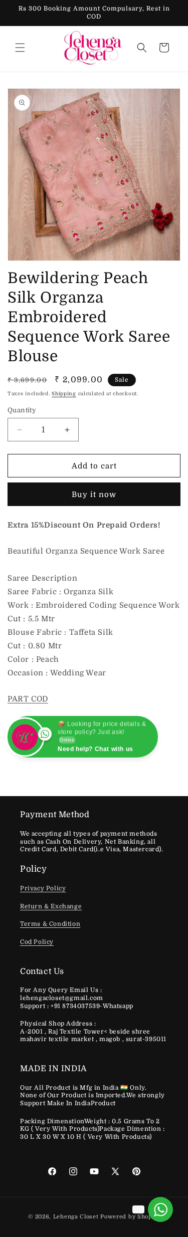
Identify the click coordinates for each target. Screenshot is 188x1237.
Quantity (22, 410)
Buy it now (94, 494)
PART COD (28, 698)
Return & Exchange (51, 906)
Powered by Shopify (130, 1216)
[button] (20, 48)
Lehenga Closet (76, 1216)
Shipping (64, 393)
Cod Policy (37, 941)
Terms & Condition (50, 923)
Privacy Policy (43, 888)
